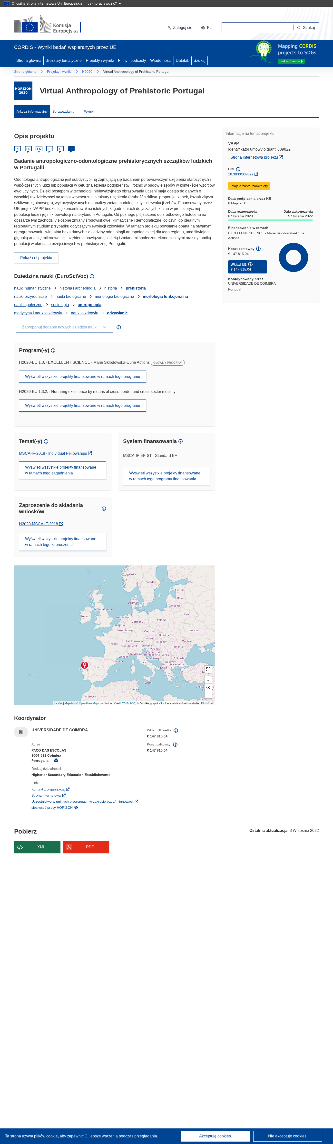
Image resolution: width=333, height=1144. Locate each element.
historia (110, 288)
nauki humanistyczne (32, 288)
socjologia (60, 305)
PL (71, 149)
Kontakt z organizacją (78, 789)
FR (50, 149)
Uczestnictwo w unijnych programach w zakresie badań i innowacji (85, 801)
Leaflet (58, 703)
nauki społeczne (28, 305)
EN (28, 149)
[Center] (208, 687)
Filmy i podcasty (132, 60)
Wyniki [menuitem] (89, 111)
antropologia (89, 305)
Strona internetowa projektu (257, 157)
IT (60, 149)
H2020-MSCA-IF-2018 (41, 524)
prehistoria (136, 288)
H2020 (87, 71)
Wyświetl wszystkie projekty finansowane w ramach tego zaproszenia (60, 542)
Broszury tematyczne (64, 60)
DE (18, 149)
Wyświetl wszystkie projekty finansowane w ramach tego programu (82, 376)
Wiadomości (161, 60)
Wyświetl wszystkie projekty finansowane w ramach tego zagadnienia (60, 470)
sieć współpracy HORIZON (82, 807)
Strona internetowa (76, 795)
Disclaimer (207, 703)
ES (39, 149)
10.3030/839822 (241, 174)
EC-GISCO (128, 703)
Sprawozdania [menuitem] (63, 111)
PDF (90, 847)
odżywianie (117, 313)
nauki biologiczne (71, 296)
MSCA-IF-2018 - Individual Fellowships (53, 453)
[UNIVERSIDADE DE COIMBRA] (84, 665)
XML (41, 847)
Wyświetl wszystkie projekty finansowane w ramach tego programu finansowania (164, 476)
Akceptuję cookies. (215, 1136)
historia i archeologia (77, 288)
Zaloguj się (182, 28)
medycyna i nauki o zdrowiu (38, 313)
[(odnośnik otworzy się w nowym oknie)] (53, 24)
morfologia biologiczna (114, 296)
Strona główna (28, 60)
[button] (206, 27)
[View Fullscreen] (208, 669)
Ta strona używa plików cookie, (32, 1136)
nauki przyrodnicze (30, 296)
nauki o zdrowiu (84, 313)
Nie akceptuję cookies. (287, 1136)
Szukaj (200, 60)
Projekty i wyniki (100, 60)
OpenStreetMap (88, 703)
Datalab (182, 60)
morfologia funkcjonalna (165, 296)
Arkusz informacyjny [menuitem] (32, 111)
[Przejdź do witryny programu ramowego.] (23, 91)
